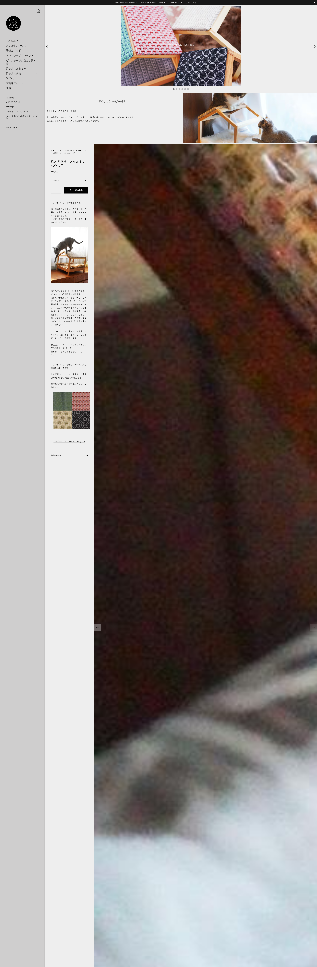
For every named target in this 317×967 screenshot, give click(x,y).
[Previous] (97, 627)
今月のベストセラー (73, 151)
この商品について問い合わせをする (69, 441)
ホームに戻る (56, 151)
